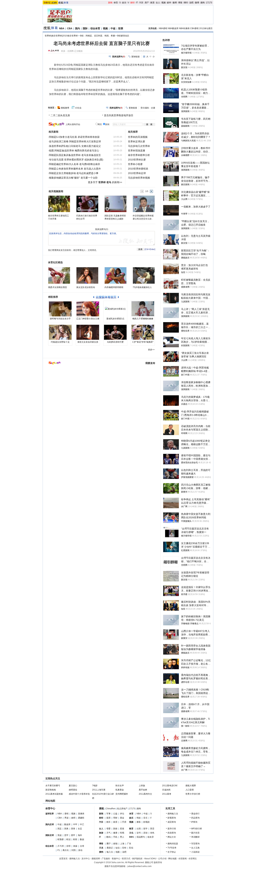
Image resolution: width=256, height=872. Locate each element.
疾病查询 (172, 833)
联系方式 (126, 858)
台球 (82, 846)
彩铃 (124, 848)
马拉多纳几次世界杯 (139, 146)
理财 (115, 818)
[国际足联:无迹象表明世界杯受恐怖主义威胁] (115, 203)
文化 (131, 833)
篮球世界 (49, 813)
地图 (117, 852)
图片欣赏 (195, 833)
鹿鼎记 (110, 848)
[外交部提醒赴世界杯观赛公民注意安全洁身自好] (143, 203)
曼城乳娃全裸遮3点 (115, 318)
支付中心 (86, 858)
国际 (85, 28)
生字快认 (172, 852)
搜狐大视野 (190, 785)
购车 (108, 822)
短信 (117, 848)
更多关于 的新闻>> (105, 182)
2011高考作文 (145, 794)
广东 (129, 843)
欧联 (75, 839)
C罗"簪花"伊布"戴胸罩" (142, 342)
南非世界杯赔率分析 (139, 155)
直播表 (81, 813)
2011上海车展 (98, 790)
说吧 (191, 2)
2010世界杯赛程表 (138, 168)
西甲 (73, 835)
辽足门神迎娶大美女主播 (87, 318)
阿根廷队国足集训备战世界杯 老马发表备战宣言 (75, 155)
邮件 (169, 2)
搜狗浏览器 (173, 843)
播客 (139, 822)
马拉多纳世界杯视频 (139, 177)
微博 (175, 2)
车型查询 (195, 843)
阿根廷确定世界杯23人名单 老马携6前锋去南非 (74, 164)
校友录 (151, 837)
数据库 (67, 824)
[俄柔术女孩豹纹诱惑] (59, 275)
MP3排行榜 (196, 828)
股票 (108, 818)
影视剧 (146, 822)
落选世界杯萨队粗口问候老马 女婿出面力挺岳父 (75, 146)
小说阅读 (195, 852)
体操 (75, 846)
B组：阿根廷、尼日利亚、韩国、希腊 (97, 35)
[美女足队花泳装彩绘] (87, 275)
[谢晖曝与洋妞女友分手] (60, 309)
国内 (77, 28)
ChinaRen (110, 808)
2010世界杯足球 (137, 173)
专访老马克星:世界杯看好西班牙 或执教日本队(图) (76, 159)
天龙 (101, 848)
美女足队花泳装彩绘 (85, 287)
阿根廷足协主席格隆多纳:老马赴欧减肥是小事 (73, 173)
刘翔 (73, 850)
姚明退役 (73, 790)
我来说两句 (100, 229)
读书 (139, 833)
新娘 (115, 828)
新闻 (110, 2)
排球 (68, 846)
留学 (145, 828)
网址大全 (172, 837)
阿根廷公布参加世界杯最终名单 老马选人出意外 (75, 168)
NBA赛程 (163, 28)
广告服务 (106, 858)
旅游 (101, 833)
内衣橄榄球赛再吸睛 (113, 287)
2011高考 (166, 794)
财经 (132, 2)
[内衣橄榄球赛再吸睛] (115, 275)
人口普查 (189, 790)
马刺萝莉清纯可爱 (115, 342)
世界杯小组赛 (135, 164)
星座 (122, 828)
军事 (108, 813)
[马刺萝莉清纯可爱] (115, 332)
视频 (163, 2)
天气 (108, 833)
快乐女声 (119, 785)
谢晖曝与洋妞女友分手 (60, 318)
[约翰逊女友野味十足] (60, 332)
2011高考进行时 (169, 785)
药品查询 (195, 818)
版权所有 (158, 862)
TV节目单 (172, 848)
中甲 (75, 824)
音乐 (145, 818)
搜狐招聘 (96, 858)
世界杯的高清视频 (138, 137)
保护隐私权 (137, 858)
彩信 (131, 848)
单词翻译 (195, 837)
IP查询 (194, 822)
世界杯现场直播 (136, 150)
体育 (116, 2)
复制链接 (135, 56)
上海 (122, 843)
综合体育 (95, 28)
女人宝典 (195, 848)
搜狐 (101, 808)
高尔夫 (66, 850)
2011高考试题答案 (54, 794)
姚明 (73, 818)
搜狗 (202, 2)
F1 (58, 850)
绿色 (152, 833)
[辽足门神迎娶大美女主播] (88, 309)
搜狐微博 (65, 108)
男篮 (66, 818)
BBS (186, 2)
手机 (115, 837)
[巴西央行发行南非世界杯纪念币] (87, 203)
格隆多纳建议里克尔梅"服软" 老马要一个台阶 (73, 177)
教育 (131, 828)
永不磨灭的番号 (52, 785)
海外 (80, 835)
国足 (59, 828)
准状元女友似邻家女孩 (87, 342)
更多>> (151, 349)
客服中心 (116, 858)
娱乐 (124, 2)
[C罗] (143, 332)
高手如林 (143, 790)
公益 (115, 813)
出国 (139, 828)
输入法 (110, 852)
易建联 (81, 818)
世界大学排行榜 (192, 794)
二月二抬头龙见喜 (60, 115)
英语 (152, 828)
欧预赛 (60, 839)
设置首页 (63, 858)
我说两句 (141, 837)
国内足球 (49, 824)
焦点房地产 (122, 808)
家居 (152, 2)
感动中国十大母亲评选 (79, 794)
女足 (80, 828)
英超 (59, 835)
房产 (147, 2)
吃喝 (122, 833)
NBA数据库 (173, 28)
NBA (61, 28)
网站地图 (172, 858)
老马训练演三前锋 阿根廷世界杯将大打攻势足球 (75, 141)
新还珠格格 (50, 790)
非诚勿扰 (166, 790)
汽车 (141, 2)
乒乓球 (60, 846)
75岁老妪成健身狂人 (142, 287)
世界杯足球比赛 (136, 141)
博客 (180, 2)
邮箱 (115, 843)
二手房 (123, 822)
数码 (108, 837)
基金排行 (195, 813)
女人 (158, 2)
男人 (122, 837)
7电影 (95, 785)
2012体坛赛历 (205, 28)
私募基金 (119, 790)
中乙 (82, 824)
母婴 (108, 828)
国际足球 (49, 835)
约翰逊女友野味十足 (60, 342)
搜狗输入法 (173, 813)
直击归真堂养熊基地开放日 (118, 115)
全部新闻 (182, 858)
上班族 (142, 785)
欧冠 (68, 839)
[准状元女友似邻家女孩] (88, 332)
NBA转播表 (184, 28)
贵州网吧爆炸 (121, 794)
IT (137, 2)
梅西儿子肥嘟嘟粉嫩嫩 (142, 318)
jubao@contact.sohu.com (139, 866)
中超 (113, 28)
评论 (122, 813)
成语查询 (172, 822)
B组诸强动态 (123, 35)
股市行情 (172, 828)
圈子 (109, 843)
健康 (115, 833)
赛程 (66, 813)
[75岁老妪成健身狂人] (144, 275)
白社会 (78, 108)
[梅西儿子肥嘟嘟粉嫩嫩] (143, 309)
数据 (82, 839)
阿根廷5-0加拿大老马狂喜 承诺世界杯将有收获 (74, 137)
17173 (209, 2)
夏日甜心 (73, 785)
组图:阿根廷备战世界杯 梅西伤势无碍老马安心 (74, 150)
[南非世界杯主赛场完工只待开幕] (59, 203)
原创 (145, 833)
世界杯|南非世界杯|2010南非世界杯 (61, 35)
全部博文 (192, 858)
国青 (73, 828)
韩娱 (139, 818)
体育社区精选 (55, 262)
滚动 (80, 850)
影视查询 (172, 818)
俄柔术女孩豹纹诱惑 (57, 287)
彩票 (120, 28)
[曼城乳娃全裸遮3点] (115, 309)
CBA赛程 (194, 28)
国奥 (66, 828)
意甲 (66, 835)
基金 (122, 818)
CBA (69, 28)
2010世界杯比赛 (137, 159)
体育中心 (50, 808)
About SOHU (150, 858)
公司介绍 (162, 858)
